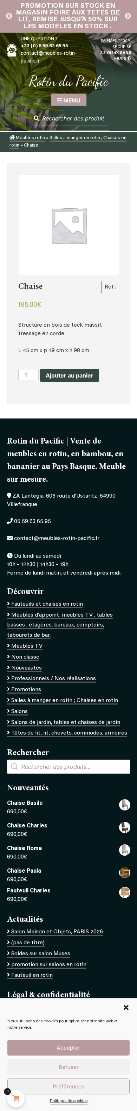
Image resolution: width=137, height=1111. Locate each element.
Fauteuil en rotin (32, 975)
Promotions (26, 690)
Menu (71, 100)
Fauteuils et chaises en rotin (47, 604)
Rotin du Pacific (68, 81)
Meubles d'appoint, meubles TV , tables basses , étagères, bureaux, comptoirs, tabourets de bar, (60, 625)
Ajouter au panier (69, 375)
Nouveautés (26, 668)
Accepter (68, 1047)
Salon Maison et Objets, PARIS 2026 (57, 932)
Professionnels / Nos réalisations (53, 679)
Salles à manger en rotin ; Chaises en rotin (64, 700)
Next (127, 16)
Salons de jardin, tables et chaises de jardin (65, 722)
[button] (126, 1007)
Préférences (68, 1086)
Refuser (69, 1067)
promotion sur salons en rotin (48, 965)
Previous (9, 16)
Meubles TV (27, 646)
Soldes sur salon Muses (40, 954)
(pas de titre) (28, 943)
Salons (19, 711)
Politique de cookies (68, 1101)
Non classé (25, 657)
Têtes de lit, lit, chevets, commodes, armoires (69, 733)
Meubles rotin (30, 138)
